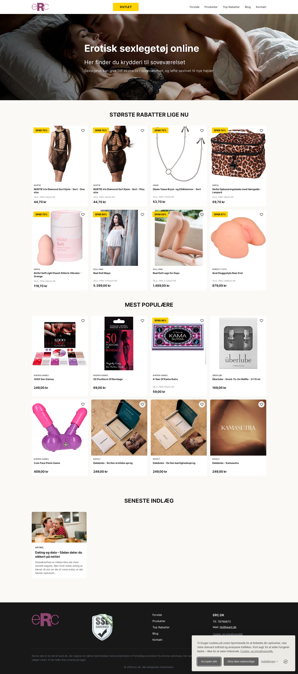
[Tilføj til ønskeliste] (83, 130)
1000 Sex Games (44, 379)
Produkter (211, 7)
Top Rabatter (231, 7)
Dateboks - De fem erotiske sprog (113, 462)
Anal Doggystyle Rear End (227, 273)
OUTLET (126, 7)
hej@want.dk (228, 627)
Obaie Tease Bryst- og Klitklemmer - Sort (177, 189)
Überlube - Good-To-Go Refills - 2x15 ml (236, 379)
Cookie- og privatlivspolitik (228, 634)
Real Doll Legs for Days (166, 273)
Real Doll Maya (101, 273)
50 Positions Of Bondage (108, 379)
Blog (248, 7)
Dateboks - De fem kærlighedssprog (174, 462)
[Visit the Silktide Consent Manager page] (285, 661)
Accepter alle (209, 661)
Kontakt (261, 7)
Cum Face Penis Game (47, 462)
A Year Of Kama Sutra (165, 379)
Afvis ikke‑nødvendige (241, 661)
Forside (194, 7)
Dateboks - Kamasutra (225, 462)
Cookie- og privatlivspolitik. (256, 651)
